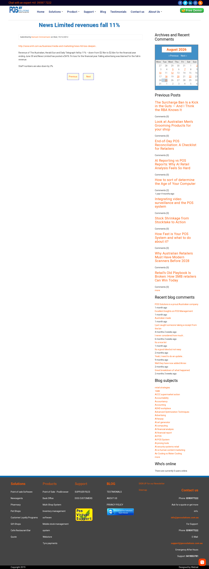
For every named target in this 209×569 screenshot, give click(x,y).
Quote (14, 537)
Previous (73, 76)
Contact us (137, 11)
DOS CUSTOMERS (83, 498)
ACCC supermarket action (167, 394)
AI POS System (162, 439)
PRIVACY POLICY (115, 504)
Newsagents (17, 498)
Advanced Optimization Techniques (172, 412)
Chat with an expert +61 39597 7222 (30, 2)
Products (50, 484)
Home (40, 11)
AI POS (158, 436)
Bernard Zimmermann (41, 37)
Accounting (160, 405)
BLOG (111, 484)
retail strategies (162, 387)
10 (160, 73)
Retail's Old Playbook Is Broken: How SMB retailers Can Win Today (175, 276)
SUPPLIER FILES (82, 492)
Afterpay (159, 419)
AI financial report (163, 432)
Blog (103, 11)
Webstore (47, 537)
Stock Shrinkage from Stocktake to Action (172, 220)
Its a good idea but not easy (168, 349)
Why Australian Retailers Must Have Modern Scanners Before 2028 (174, 257)
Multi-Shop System (52, 504)
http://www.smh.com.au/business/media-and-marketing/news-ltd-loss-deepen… (58, 46)
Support (89, 11)
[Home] (19, 9)
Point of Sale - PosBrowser (56, 492)
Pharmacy (16, 504)
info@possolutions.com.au (185, 517)
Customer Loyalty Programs (24, 517)
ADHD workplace (163, 408)
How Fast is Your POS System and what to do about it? (173, 237)
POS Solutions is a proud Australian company (176, 304)
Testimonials (118, 11)
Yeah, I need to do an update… (169, 356)
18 (166, 76)
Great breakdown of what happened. (172, 370)
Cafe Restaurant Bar (21, 530)
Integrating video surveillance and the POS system (174, 202)
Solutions (55, 11)
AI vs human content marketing (170, 450)
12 (172, 73)
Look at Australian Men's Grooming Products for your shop (174, 125)
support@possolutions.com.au (187, 543)
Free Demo (194, 10)
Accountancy (161, 401)
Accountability (162, 398)
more (157, 290)
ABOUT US (112, 498)
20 (178, 76)
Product (72, 11)
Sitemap (143, 490)
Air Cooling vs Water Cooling (168, 453)
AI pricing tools (162, 443)
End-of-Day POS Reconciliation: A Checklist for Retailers (175, 145)
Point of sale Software (21, 492)
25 (166, 80)
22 (190, 76)
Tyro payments (50, 543)
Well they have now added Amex (170, 363)
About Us (154, 11)
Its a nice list (160, 342)
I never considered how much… (169, 335)
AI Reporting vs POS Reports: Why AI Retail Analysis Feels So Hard (172, 164)
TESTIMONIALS (114, 492)
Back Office (48, 498)
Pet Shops (16, 511)
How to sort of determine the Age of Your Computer (175, 182)
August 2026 (177, 49)
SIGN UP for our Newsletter (152, 483)
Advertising (160, 415)
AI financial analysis (164, 429)
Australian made (163, 318)
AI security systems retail (167, 446)
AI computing (161, 425)
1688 (157, 391)
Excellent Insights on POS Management (174, 311)
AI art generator (162, 422)
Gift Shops (16, 524)
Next (88, 76)
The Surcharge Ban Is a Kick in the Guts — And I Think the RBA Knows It (176, 106)
